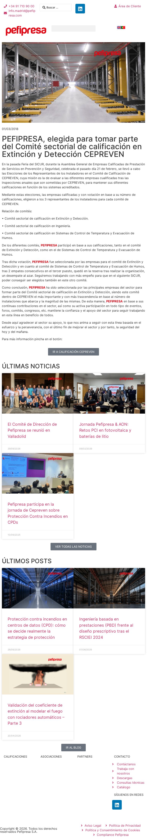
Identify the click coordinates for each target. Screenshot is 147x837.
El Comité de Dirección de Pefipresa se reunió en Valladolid (32, 430)
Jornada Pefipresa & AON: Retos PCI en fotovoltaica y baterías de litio (105, 430)
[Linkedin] (80, 8)
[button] (73, 28)
